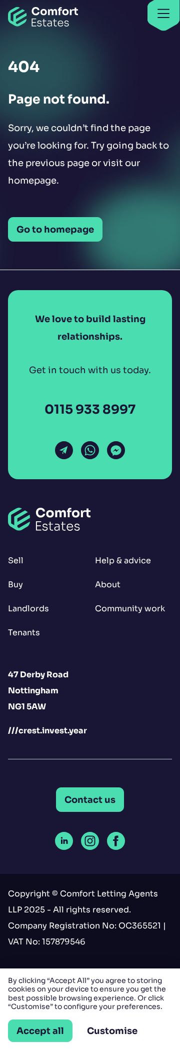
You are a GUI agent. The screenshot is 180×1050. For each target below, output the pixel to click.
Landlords (28, 608)
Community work (130, 608)
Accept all (40, 1030)
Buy (15, 584)
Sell (16, 560)
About (107, 584)
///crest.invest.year (47, 730)
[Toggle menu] (163, 14)
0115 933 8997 (90, 409)
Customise (112, 1030)
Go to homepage (55, 229)
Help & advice (123, 560)
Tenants (24, 632)
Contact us (90, 799)
